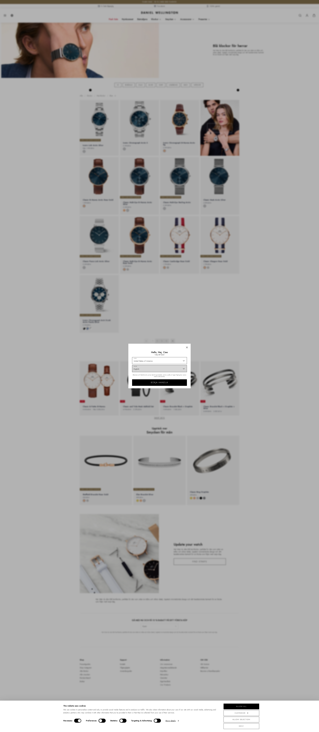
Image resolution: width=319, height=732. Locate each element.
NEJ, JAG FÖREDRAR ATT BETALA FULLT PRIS (177, 390)
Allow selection (241, 719)
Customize (240, 713)
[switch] (102, 721)
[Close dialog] (202, 329)
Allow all (241, 706)
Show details (170, 720)
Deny (241, 726)
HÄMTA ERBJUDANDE (177, 381)
